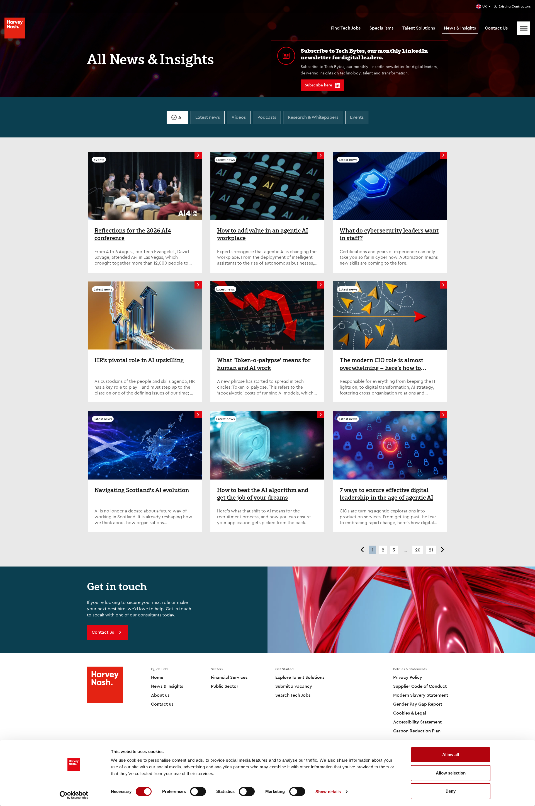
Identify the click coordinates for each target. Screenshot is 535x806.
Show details (328, 791)
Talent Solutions (418, 28)
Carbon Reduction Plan (417, 731)
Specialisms (381, 28)
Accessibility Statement (417, 722)
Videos (239, 117)
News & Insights (460, 28)
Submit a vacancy (293, 686)
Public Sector (224, 686)
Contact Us (496, 28)
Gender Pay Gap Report (417, 704)
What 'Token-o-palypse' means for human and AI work (264, 364)
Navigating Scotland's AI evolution (141, 490)
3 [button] (394, 550)
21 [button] (431, 550)
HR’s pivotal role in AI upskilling (139, 360)
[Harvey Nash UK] (14, 28)
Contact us (162, 704)
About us (160, 695)
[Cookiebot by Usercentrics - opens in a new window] (74, 795)
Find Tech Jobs (346, 28)
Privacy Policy (407, 677)
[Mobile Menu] (524, 28)
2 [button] (383, 550)
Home (157, 677)
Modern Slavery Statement (420, 695)
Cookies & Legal (409, 713)
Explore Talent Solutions (299, 677)
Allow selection (451, 773)
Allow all (450, 754)
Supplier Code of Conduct (420, 686)
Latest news (207, 117)
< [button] (362, 550)
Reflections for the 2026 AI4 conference (132, 234)
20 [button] (417, 550)
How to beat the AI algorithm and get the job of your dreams (262, 494)
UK (484, 6)
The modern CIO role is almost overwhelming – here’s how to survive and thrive (381, 364)
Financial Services (229, 677)
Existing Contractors (514, 6)
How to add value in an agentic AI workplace (262, 234)
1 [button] (372, 550)
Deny (451, 791)
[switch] (198, 791)
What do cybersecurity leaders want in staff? (389, 234)
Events (357, 117)
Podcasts (266, 117)
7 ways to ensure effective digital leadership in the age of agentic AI (386, 494)
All (181, 117)
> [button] (442, 550)
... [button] (405, 550)
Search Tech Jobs (292, 695)
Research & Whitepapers (313, 117)
